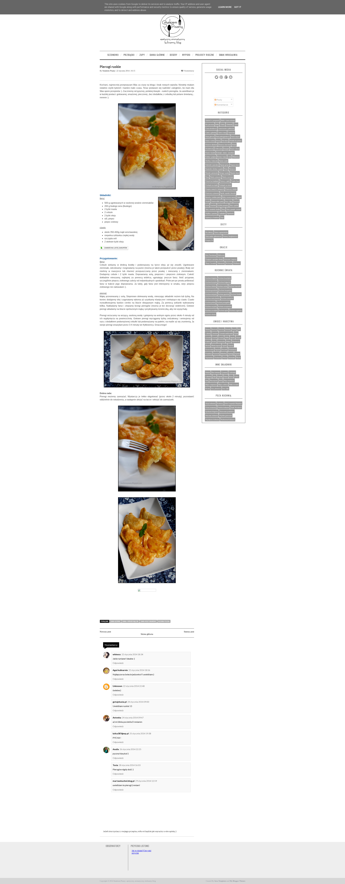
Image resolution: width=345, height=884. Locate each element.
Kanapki (226, 149)
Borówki (214, 329)
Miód (220, 380)
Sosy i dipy (228, 201)
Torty (223, 209)
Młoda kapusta (216, 345)
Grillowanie (218, 149)
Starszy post (189, 632)
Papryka (217, 350)
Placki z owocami (227, 177)
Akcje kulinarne (210, 403)
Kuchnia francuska (235, 286)
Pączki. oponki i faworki (228, 193)
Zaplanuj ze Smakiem (212, 217)
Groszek (208, 337)
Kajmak (219, 376)
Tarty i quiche (234, 205)
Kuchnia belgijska (211, 278)
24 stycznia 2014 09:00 (138, 701)
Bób (239, 329)
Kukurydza (221, 341)
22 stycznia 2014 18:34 (132, 654)
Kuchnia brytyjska (211, 282)
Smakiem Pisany (108, 71)
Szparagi (230, 354)
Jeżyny (238, 337)
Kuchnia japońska (223, 294)
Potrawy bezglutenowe (230, 236)
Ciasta (236, 124)
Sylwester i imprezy (230, 259)
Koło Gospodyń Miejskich (233, 403)
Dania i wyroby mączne (130, 621)
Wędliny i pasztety (211, 213)
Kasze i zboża (234, 149)
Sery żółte (225, 389)
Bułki (217, 124)
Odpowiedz (118, 663)
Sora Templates (220, 881)
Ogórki (224, 345)
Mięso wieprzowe (211, 385)
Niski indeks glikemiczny (213, 236)
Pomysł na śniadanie (211, 181)
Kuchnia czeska (222, 286)
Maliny (228, 341)
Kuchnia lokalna (236, 294)
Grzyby (221, 337)
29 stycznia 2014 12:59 (146, 781)
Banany (207, 329)
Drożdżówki (209, 149)
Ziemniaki (231, 358)
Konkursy (220, 403)
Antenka (117, 717)
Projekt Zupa (235, 181)
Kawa (231, 376)
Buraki (234, 329)
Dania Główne (157, 54)
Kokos (214, 341)
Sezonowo (113, 54)
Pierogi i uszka (224, 173)
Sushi (207, 205)
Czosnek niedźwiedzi (226, 333)
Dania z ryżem (210, 141)
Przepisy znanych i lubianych (214, 189)
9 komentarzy (189, 71)
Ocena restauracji (210, 407)
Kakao (226, 376)
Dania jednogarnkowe (223, 137)
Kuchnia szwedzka (211, 310)
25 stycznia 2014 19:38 (140, 733)
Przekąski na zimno (225, 185)
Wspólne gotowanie (225, 416)
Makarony (235, 157)
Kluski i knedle (210, 153)
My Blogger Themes (237, 881)
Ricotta (207, 389)
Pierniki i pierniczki (211, 173)
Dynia (236, 333)
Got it (237, 7)
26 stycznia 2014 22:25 (130, 749)
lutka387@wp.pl (121, 733)
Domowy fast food (224, 145)
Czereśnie (215, 333)
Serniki (207, 201)
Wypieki (186, 54)
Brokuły (228, 329)
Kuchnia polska (164, 621)
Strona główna (147, 634)
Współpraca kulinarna (212, 420)
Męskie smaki (223, 161)
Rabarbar (223, 354)
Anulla (116, 749)
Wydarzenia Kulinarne (228, 420)
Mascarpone (214, 380)
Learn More (225, 7)
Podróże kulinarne (223, 407)
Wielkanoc (236, 263)
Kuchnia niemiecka (227, 298)
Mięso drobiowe (229, 380)
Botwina (221, 329)
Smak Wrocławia (228, 54)
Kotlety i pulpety (210, 157)
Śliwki (238, 358)
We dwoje (229, 263)
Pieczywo (232, 169)
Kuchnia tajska (223, 310)
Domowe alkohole (211, 145)
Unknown (117, 686)
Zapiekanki (230, 213)
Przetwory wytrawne (212, 193)
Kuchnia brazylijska (224, 278)
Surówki (236, 201)
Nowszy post (105, 632)
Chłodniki (229, 124)
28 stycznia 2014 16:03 (129, 765)
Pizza (207, 177)
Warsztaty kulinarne (211, 416)
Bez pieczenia (209, 124)
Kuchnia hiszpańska (225, 290)
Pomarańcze (232, 350)
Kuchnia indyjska (211, 294)
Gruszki (214, 337)
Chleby (222, 124)
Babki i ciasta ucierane (228, 120)
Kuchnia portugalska (223, 302)
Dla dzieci (225, 141)
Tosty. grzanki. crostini (233, 209)
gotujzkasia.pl (120, 701)
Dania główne (115, 621)
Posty (219, 99)
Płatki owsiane (233, 385)
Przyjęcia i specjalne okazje (214, 259)
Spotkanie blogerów (211, 411)
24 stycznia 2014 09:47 (133, 717)
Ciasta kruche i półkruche (226, 129)
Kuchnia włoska (210, 314)
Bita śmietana (215, 372)
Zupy (142, 54)
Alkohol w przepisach (212, 120)
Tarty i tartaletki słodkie (212, 209)
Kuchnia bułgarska (224, 282)
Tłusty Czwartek (210, 263)
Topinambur (209, 358)
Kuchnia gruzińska (211, 290)
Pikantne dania (234, 173)
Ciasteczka (231, 133)
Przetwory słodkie (231, 189)
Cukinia (207, 333)
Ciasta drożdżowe (211, 129)
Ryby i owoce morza (228, 197)
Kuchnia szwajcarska (224, 306)
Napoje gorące (224, 165)
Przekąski (129, 54)
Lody (229, 157)
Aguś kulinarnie (120, 670)
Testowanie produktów (227, 411)
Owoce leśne (209, 350)
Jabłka (227, 337)
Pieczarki (224, 350)
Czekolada (232, 372)
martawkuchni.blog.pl (123, 781)
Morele (207, 345)
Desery (173, 54)
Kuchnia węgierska (236, 310)
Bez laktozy (209, 232)
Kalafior (208, 341)
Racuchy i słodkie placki (213, 197)
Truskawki (217, 358)
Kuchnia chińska (210, 286)
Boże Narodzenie (210, 255)
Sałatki (239, 197)
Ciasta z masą (222, 133)
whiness (117, 654)
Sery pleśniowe (216, 389)
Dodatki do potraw (236, 141)
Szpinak (237, 354)
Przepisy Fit (209, 240)
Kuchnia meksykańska (212, 298)
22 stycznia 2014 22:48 (134, 686)
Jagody (232, 337)
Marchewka (236, 341)
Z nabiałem (221, 213)
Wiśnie (225, 358)
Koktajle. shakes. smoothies (225, 153)
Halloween (221, 255)
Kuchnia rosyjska (211, 306)
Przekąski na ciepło (211, 185)
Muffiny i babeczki (211, 161)
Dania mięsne (235, 137)
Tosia (115, 765)
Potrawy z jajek (225, 181)
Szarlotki (213, 205)
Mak (206, 380)
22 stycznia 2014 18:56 (139, 670)
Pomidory (208, 354)
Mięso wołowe (223, 385)
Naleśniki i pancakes (211, 165)
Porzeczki (216, 354)
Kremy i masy (221, 157)
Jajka (214, 376)
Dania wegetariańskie (148, 621)
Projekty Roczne (204, 54)
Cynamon (224, 372)
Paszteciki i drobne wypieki (214, 169)
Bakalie (207, 372)
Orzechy (230, 345)
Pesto (226, 169)
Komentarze (222, 104)
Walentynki (220, 263)
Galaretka (208, 376)
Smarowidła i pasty (217, 201)
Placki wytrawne (215, 177)
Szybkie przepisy (222, 205)
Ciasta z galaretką (210, 133)
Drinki (234, 145)
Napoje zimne (234, 165)
